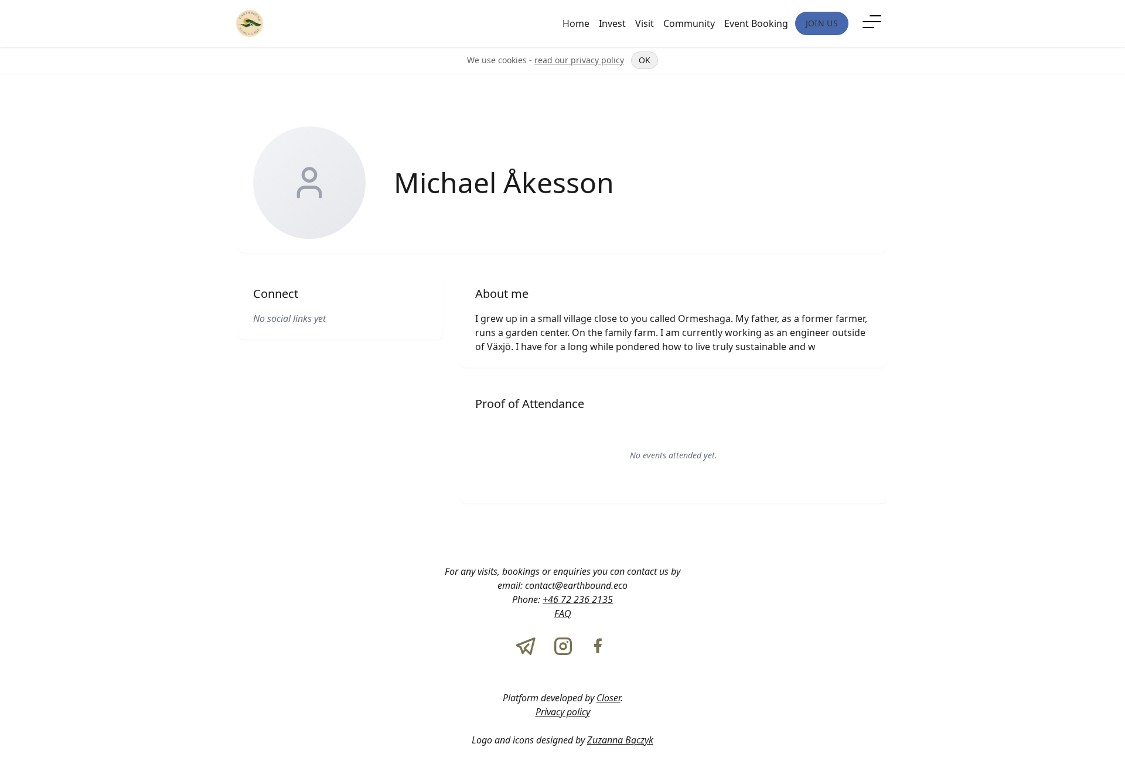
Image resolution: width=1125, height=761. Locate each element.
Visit (644, 23)
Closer (608, 697)
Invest (612, 23)
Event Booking (756, 23)
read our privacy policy (579, 60)
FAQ (562, 613)
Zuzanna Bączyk (620, 739)
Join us (822, 23)
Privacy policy (563, 711)
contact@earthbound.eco (576, 585)
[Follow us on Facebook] (597, 646)
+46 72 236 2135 (578, 599)
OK (644, 60)
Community (689, 23)
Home (575, 23)
